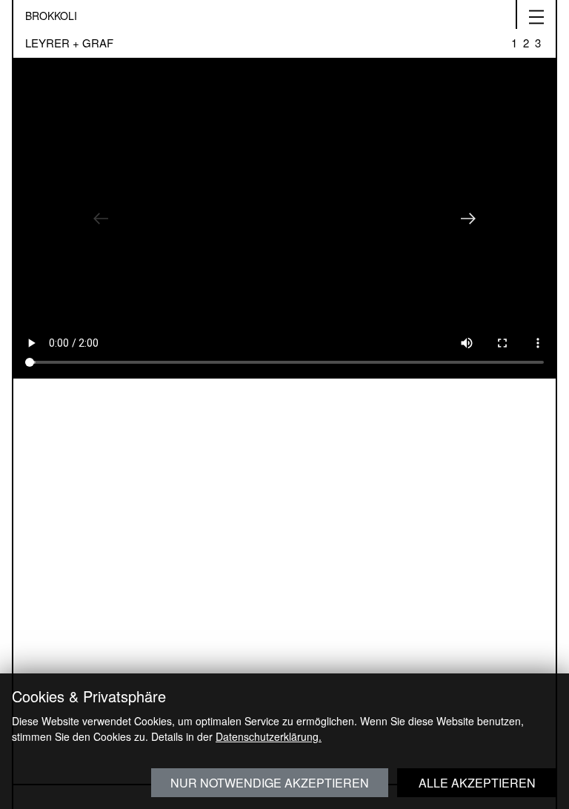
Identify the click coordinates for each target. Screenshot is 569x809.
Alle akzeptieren (477, 782)
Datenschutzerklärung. (269, 736)
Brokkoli (51, 15)
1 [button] (514, 38)
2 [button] (526, 38)
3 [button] (538, 38)
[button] (101, 218)
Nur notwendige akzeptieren (269, 782)
